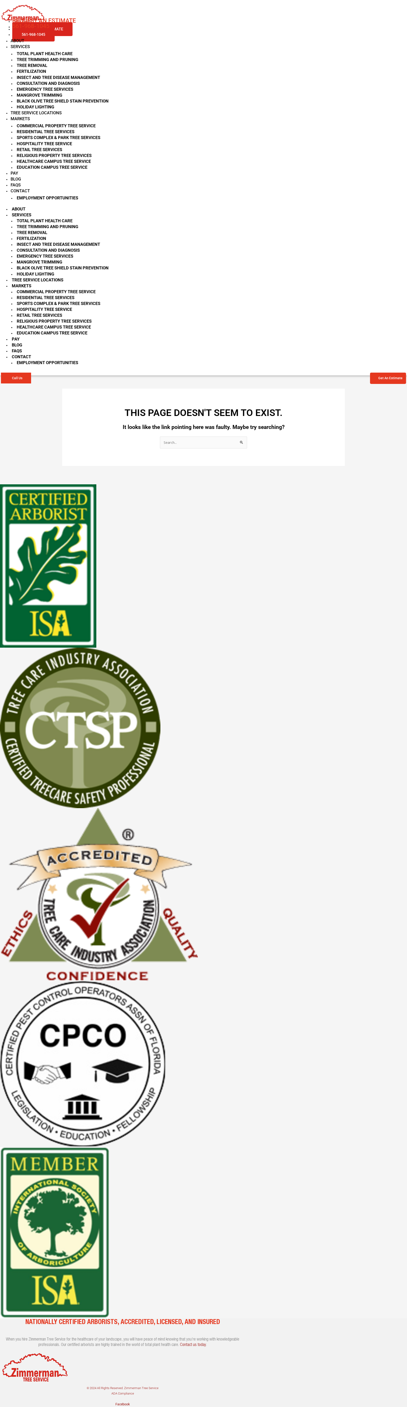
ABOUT (17, 40)
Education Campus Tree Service (52, 167)
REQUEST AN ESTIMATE (44, 20)
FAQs (16, 184)
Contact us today (193, 1345)
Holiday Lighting (35, 106)
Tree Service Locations (36, 112)
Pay (14, 173)
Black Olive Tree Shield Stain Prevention (63, 101)
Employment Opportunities (47, 197)
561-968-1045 (33, 34)
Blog (16, 179)
